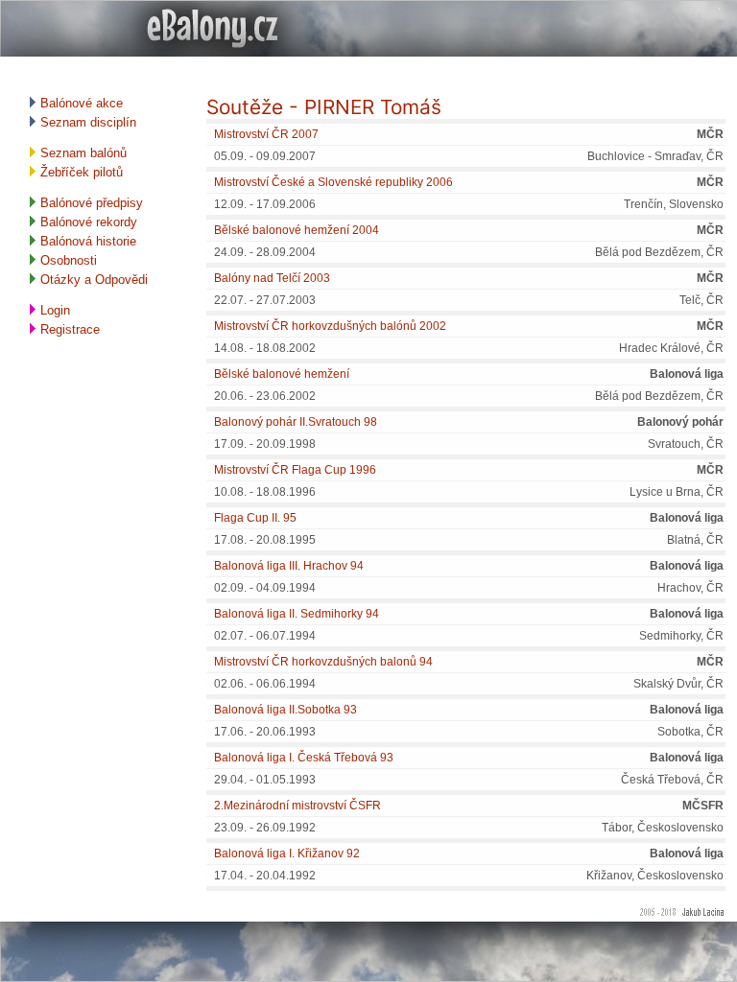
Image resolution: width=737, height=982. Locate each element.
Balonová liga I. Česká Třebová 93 (303, 757)
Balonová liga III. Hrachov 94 (289, 566)
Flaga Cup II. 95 (255, 518)
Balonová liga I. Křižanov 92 (287, 853)
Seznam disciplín (86, 122)
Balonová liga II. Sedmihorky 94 (296, 613)
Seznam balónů (81, 153)
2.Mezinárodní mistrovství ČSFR (297, 805)
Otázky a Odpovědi (92, 279)
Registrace (68, 329)
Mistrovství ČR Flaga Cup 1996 (295, 470)
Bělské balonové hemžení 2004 (296, 230)
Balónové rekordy (86, 222)
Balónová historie (86, 241)
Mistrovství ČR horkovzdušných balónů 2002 (330, 326)
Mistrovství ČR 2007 (266, 134)
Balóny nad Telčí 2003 (272, 278)
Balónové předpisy (89, 203)
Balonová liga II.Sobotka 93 (285, 709)
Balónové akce (79, 103)
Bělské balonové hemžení (281, 374)
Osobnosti (66, 260)
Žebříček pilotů (79, 172)
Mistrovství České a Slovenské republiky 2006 (333, 182)
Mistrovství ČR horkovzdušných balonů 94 (323, 661)
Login (53, 310)
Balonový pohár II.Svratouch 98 (295, 422)
